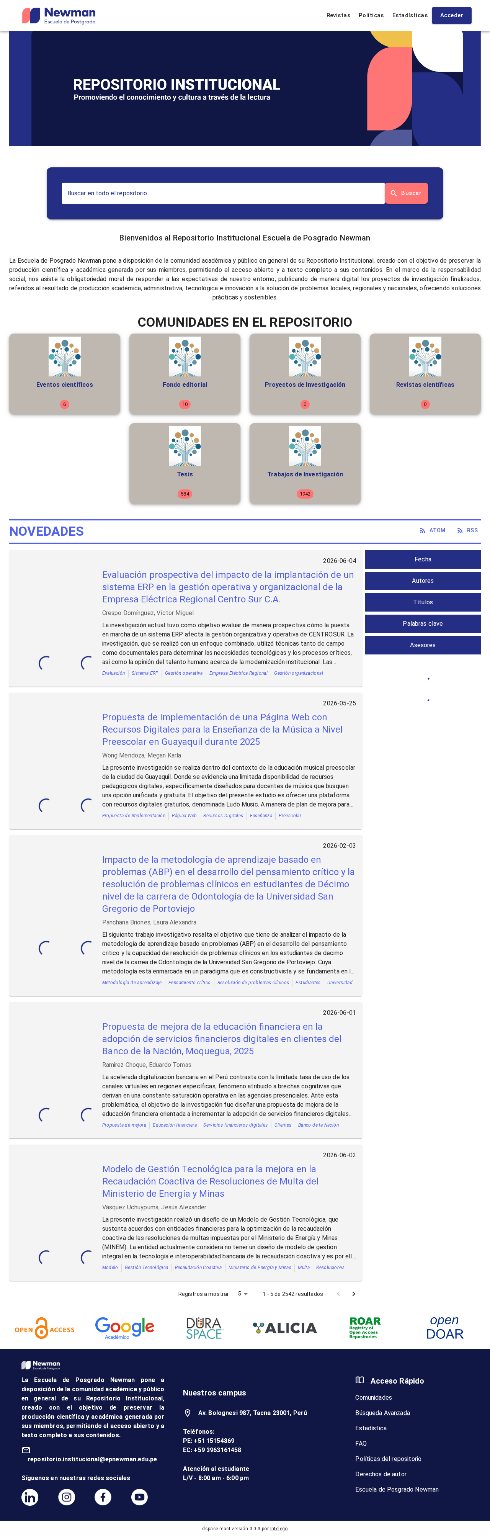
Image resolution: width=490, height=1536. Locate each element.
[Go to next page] (353, 1294)
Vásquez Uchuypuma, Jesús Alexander (154, 1207)
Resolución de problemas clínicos (253, 982)
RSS (472, 530)
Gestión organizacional (298, 673)
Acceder (451, 15)
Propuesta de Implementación (134, 815)
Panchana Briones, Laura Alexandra (149, 922)
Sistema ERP (145, 673)
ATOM (438, 530)
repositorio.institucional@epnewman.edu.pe (92, 1459)
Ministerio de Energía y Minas (260, 1267)
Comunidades (373, 1397)
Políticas (371, 15)
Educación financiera (175, 1125)
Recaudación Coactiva (198, 1267)
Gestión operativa (184, 673)
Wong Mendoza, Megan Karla (141, 755)
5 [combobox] (239, 1294)
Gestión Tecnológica (146, 1267)
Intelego (279, 1528)
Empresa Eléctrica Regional (238, 673)
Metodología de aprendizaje (132, 982)
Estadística (371, 1428)
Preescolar (290, 815)
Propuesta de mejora (124, 1125)
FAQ (360, 1443)
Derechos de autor (381, 1474)
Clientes (283, 1125)
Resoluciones (330, 1267)
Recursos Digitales (223, 815)
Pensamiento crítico (189, 982)
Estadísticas (410, 15)
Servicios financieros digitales (235, 1125)
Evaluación (113, 673)
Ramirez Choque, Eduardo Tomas (146, 1064)
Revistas (338, 15)
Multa (304, 1267)
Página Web (184, 815)
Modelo (110, 1267)
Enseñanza (261, 815)
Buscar (411, 193)
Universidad (340, 982)
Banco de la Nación (318, 1125)
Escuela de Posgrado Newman (397, 1489)
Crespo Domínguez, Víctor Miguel (148, 613)
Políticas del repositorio (388, 1458)
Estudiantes (308, 982)
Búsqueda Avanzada (382, 1413)
